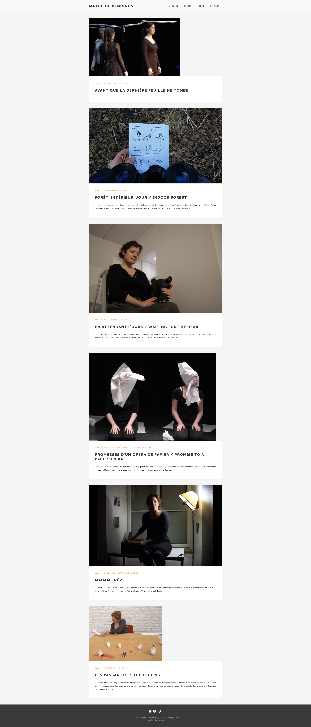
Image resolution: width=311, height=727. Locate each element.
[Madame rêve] (155, 525)
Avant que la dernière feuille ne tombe (142, 90)
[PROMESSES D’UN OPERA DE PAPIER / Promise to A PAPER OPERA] (152, 397)
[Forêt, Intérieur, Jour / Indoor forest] (155, 145)
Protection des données (155, 720)
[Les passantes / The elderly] (125, 633)
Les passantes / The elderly (128, 675)
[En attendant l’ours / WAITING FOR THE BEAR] (155, 268)
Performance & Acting (117, 83)
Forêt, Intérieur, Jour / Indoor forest (141, 197)
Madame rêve (110, 580)
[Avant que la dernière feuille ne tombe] (134, 47)
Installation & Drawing (117, 448)
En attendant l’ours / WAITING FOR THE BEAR (147, 327)
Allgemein (111, 573)
